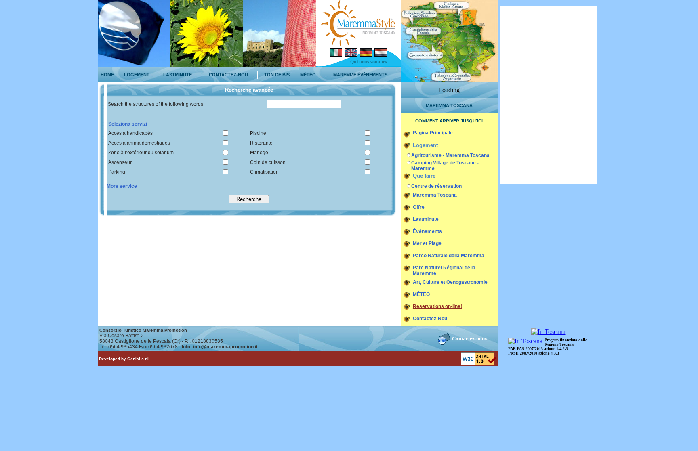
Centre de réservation (436, 186)
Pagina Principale (433, 133)
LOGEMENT (136, 74)
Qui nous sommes (368, 62)
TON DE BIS (277, 74)
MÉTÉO (308, 74)
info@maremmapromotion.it (225, 347)
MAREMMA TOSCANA (449, 105)
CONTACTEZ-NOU (228, 74)
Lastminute (426, 219)
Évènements (427, 231)
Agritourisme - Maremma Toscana (450, 155)
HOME (107, 74)
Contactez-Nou (430, 318)
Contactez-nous (469, 339)
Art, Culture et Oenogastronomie (450, 282)
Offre (419, 207)
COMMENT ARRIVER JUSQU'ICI (449, 120)
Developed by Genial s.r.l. (124, 359)
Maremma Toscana (435, 195)
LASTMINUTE (177, 74)
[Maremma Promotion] (358, 44)
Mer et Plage (427, 243)
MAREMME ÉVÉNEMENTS (360, 74)
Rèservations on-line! (437, 306)
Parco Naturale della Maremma (448, 255)
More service (122, 186)
